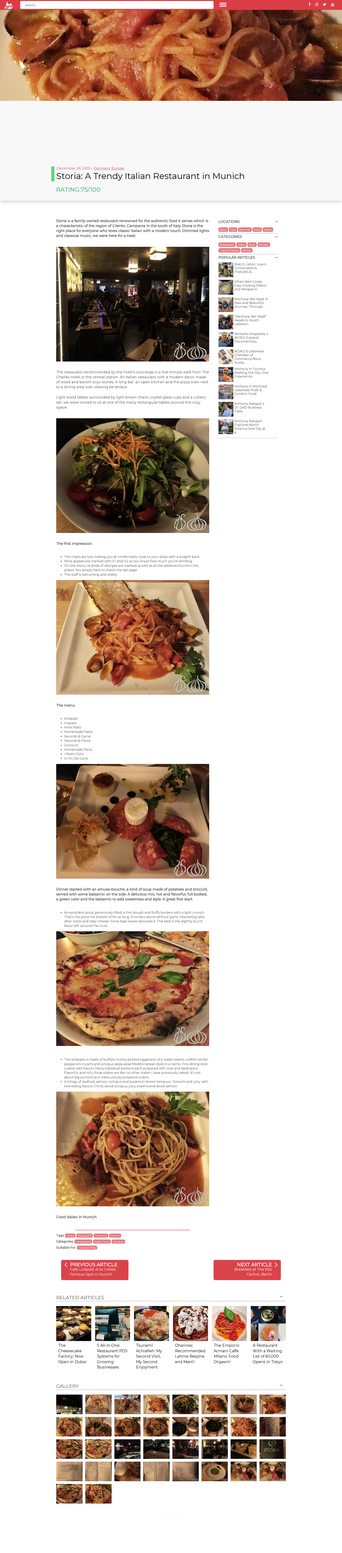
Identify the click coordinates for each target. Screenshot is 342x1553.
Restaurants (83, 1241)
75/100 (91, 189)
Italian (70, 1235)
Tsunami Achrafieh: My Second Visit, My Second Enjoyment (149, 1356)
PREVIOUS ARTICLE (93, 1264)
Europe (117, 168)
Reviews (118, 1241)
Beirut (223, 229)
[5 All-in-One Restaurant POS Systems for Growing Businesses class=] (112, 1323)
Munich (115, 1235)
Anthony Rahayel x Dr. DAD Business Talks (249, 407)
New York (244, 229)
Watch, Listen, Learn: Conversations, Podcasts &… (250, 268)
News (252, 244)
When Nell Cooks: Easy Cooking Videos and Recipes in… (250, 285)
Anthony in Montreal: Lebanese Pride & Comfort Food (251, 390)
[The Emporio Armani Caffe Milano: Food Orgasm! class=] (229, 1323)
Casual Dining (87, 1247)
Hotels (241, 244)
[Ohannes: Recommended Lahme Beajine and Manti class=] (190, 1323)
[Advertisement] (171, 130)
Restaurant (84, 1235)
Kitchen (246, 250)
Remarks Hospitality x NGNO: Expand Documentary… (251, 337)
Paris (233, 229)
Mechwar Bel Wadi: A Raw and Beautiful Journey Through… (251, 303)
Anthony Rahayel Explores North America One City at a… (249, 426)
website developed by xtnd (171, 1517)
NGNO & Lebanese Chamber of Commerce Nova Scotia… (249, 356)
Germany (102, 168)
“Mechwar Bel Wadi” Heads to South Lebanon (250, 320)
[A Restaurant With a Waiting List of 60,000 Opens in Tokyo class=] (268, 1323)
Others (268, 229)
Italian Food (101, 1241)
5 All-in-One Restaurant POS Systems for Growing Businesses (112, 1356)
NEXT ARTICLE (254, 1264)
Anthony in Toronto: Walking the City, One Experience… (251, 372)
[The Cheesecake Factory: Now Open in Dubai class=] (73, 1323)
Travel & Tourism (229, 250)
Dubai (257, 229)
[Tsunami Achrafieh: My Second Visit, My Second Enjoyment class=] (151, 1323)
